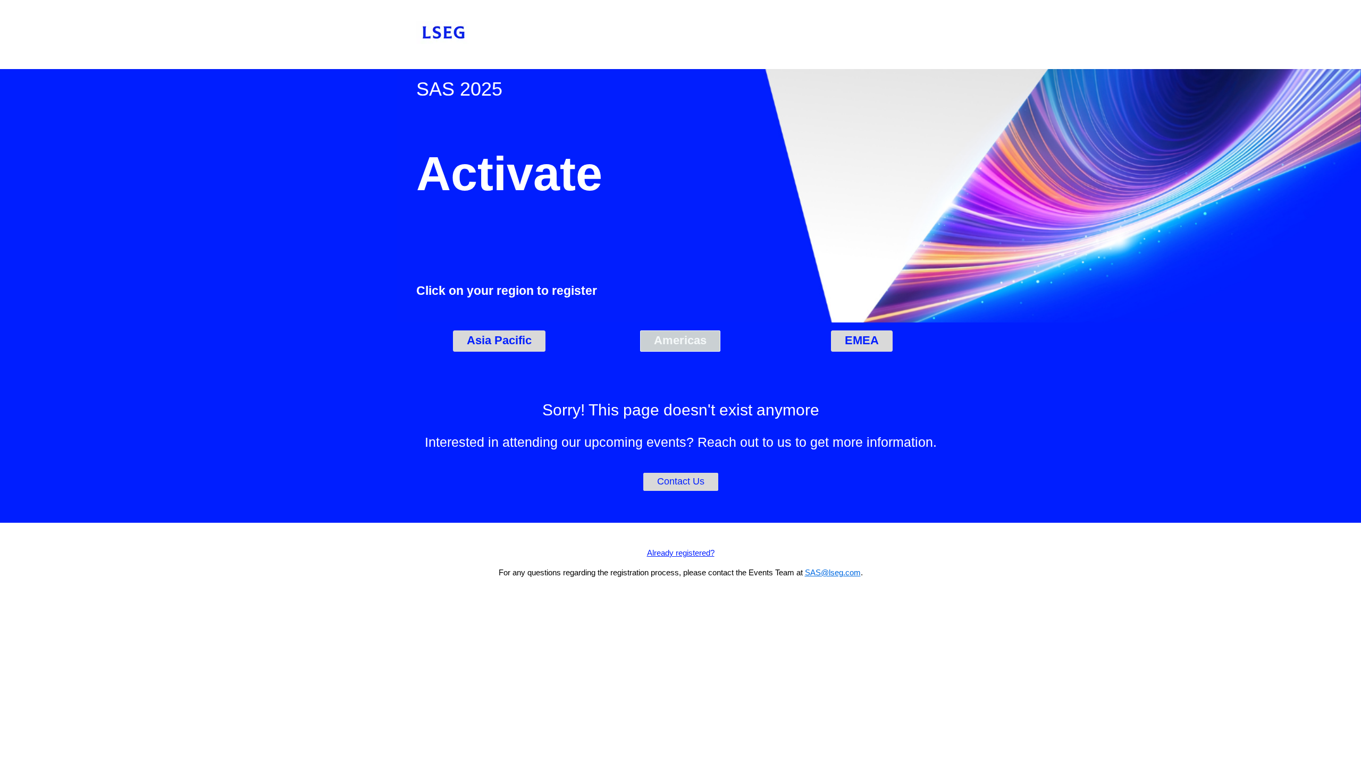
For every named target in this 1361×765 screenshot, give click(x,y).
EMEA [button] (862, 340)
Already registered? (681, 552)
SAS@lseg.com (833, 572)
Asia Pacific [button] (499, 340)
